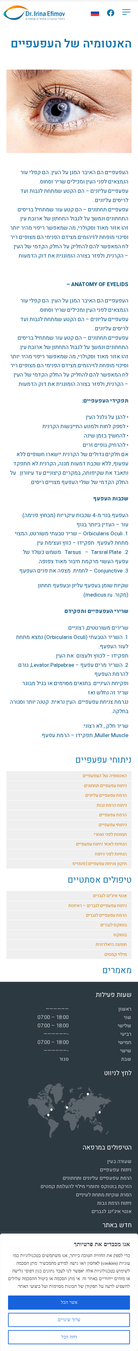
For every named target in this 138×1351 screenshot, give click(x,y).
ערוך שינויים (69, 1319)
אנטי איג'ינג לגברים (110, 895)
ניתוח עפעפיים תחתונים (105, 785)
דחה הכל (69, 1337)
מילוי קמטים (116, 954)
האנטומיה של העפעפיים (105, 775)
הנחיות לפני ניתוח (111, 854)
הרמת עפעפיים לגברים (106, 915)
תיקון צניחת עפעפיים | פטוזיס (100, 863)
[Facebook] (110, 13)
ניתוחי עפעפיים (103, 760)
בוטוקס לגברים (113, 925)
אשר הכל (69, 1302)
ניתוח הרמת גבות (112, 805)
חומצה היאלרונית (111, 944)
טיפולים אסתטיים (100, 880)
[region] (69, 1292)
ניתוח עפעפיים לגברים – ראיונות (97, 905)
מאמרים (117, 970)
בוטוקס (120, 934)
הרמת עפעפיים (113, 814)
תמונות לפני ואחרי (110, 834)
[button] (126, 12)
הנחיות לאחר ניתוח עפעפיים (101, 844)
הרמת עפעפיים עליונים (106, 795)
